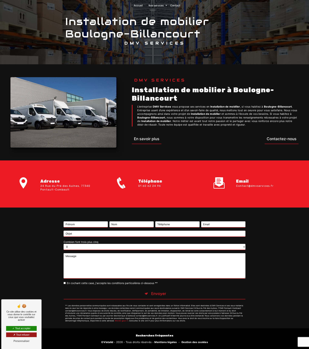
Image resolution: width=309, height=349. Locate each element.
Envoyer (158, 293)
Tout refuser (22, 334)
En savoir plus (146, 138)
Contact (175, 5)
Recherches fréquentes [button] (154, 335)
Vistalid (108, 342)
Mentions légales (165, 342)
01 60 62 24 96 (149, 185)
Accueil (138, 5)
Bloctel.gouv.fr (121, 321)
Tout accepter (22, 328)
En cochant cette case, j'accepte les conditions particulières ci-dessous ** (112, 283)
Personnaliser (21, 341)
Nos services (156, 5)
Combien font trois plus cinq (81, 242)
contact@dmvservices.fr (255, 185)
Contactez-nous (281, 138)
